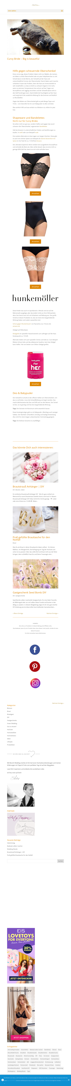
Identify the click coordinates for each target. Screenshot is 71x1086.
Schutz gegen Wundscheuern (22, 324)
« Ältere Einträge (18, 613)
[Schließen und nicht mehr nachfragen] (69, 1080)
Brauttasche (19, 1056)
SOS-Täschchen (43, 1068)
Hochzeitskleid (21, 1062)
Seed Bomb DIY (26, 1068)
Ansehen (35, 193)
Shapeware (34, 1068)
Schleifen (57, 1065)
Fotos (40, 1056)
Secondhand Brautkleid (14, 1068)
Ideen (23, 490)
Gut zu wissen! (11, 726)
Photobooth (32, 1065)
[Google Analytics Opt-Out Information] (2, 1080)
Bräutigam (10, 714)
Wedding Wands (12, 849)
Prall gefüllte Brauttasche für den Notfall (31, 538)
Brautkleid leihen (42, 1052)
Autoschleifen (24, 1049)
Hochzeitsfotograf (44, 1059)
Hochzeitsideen (12, 1062)
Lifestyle (9, 742)
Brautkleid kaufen (32, 1052)
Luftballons (57, 1062)
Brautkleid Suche (53, 1052)
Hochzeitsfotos (55, 1059)
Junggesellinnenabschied (37, 1062)
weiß (20, 132)
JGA (28, 1062)
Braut (14, 543)
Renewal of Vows (49, 1065)
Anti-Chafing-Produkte (13, 1049)
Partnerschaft (24, 1065)
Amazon (39, 141)
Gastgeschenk (55, 1056)
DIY (14, 490)
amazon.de (16, 326)
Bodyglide (16, 334)
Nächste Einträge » (52, 613)
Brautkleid (23, 1052)
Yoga (28, 1071)
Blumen (18, 490)
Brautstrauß (11, 1056)
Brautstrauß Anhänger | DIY (28, 486)
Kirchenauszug (49, 1062)
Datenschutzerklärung (11, 1080)
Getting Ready (19, 1059)
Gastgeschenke (20, 596)
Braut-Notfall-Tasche (13, 1052)
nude (36, 132)
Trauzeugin (52, 1068)
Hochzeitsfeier (11, 732)
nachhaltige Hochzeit (13, 1065)
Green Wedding (12, 723)
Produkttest (11, 745)
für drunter (46, 1056)
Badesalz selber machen (14, 846)
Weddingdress (11, 1071)
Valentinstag (11, 843)
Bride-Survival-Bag (29, 1056)
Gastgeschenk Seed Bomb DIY (29, 592)
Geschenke (11, 1059)
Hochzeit (10, 729)
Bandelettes (43, 126)
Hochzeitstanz (11, 736)
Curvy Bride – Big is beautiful (23, 58)
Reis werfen (40, 1065)
